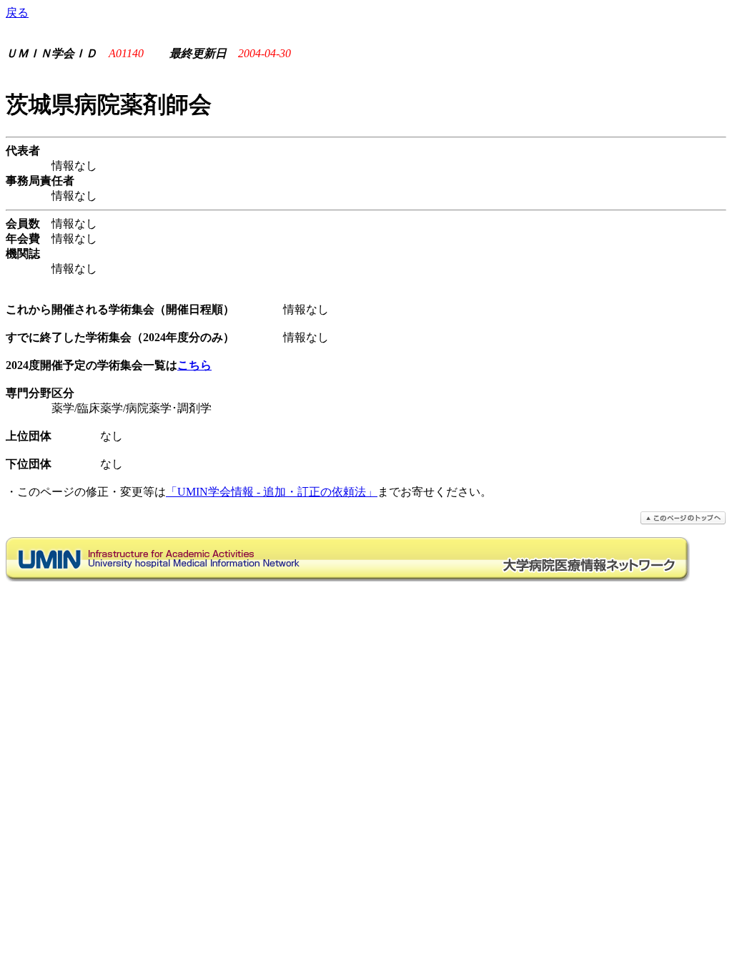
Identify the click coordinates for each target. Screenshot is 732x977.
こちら (194, 365)
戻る (17, 12)
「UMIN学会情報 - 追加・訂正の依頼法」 (271, 492)
